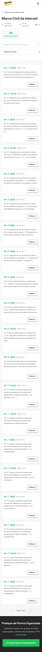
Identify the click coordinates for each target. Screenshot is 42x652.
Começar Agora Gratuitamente (21, 643)
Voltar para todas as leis (14, 12)
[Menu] (38, 3)
